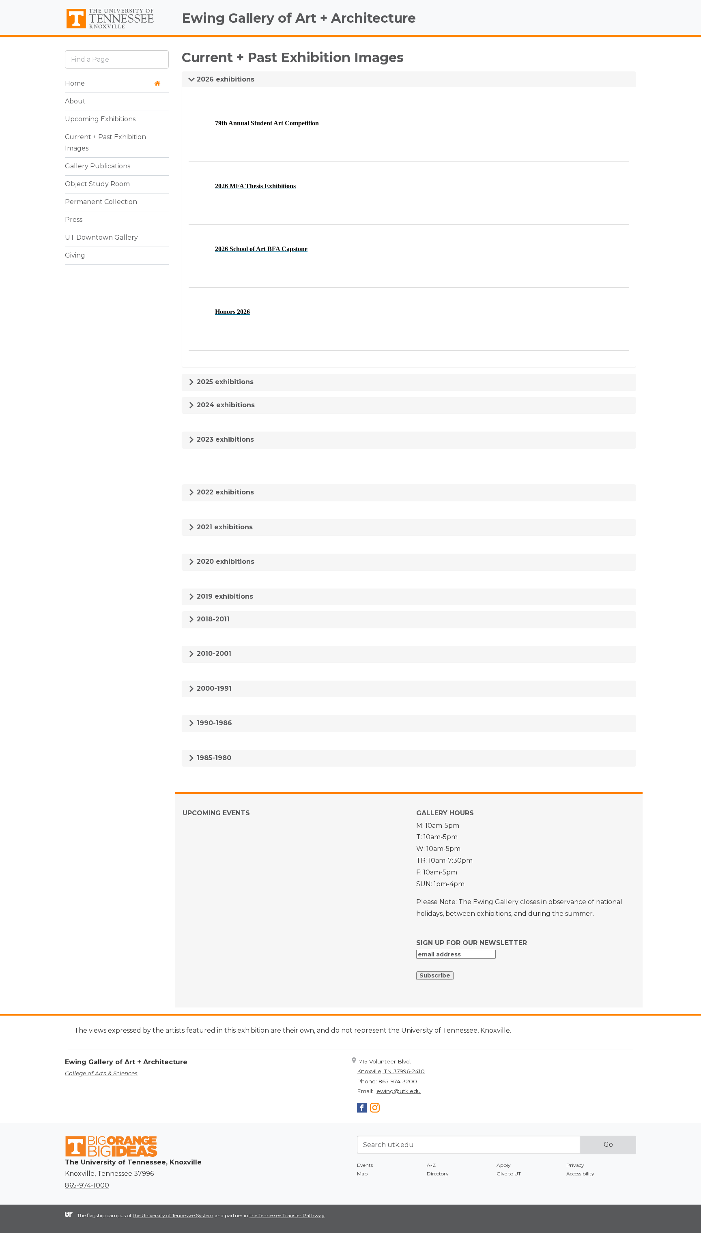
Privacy (575, 1165)
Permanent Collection (101, 202)
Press (73, 220)
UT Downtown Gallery (101, 238)
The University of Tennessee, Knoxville (116, 28)
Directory (438, 1174)
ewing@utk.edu (398, 1091)
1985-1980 (213, 758)
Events (365, 1165)
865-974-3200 (397, 1081)
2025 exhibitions (224, 382)
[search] (117, 59)
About (75, 101)
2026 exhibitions (224, 79)
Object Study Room (97, 184)
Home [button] (75, 83)
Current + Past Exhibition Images (105, 143)
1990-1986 (213, 723)
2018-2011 (212, 619)
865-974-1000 (87, 1185)
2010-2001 (213, 653)
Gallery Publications (97, 166)
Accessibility (580, 1174)
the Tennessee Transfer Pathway (287, 1215)
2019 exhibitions (224, 596)
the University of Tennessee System (173, 1215)
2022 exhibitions (224, 492)
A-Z (431, 1165)
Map (362, 1174)
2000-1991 (213, 688)
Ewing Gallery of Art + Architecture (299, 18)
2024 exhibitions (225, 405)
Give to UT (509, 1174)
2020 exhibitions (224, 561)
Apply (504, 1165)
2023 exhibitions (224, 439)
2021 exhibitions (224, 527)
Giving (75, 256)
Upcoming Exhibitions (100, 119)
